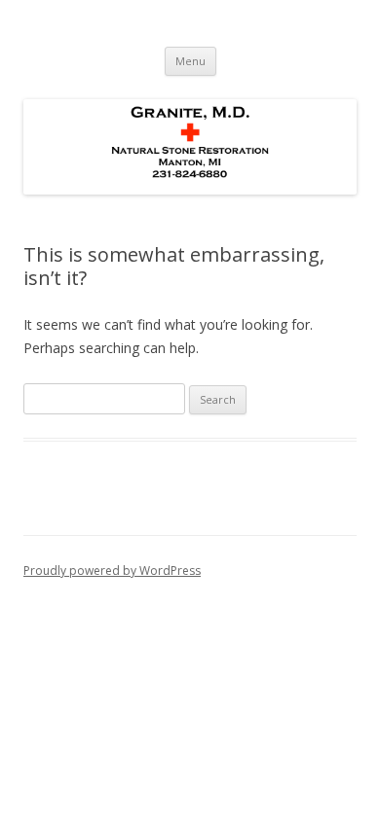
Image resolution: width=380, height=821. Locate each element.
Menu (190, 61)
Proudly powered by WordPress (112, 570)
